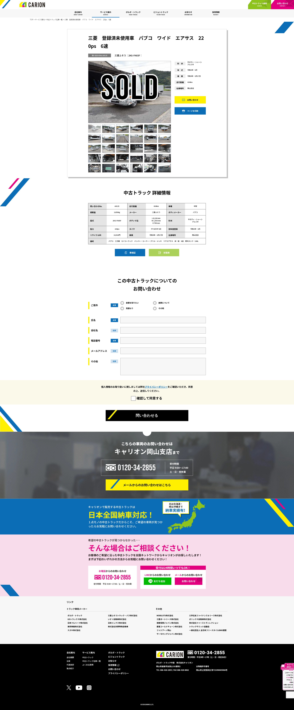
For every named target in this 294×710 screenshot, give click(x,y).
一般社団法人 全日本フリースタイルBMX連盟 (207, 630)
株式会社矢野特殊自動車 (118, 626)
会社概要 (70, 657)
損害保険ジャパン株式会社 (168, 622)
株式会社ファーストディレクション (203, 622)
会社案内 (71, 652)
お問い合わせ (192, 99)
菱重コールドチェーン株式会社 (169, 626)
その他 (161, 308)
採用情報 (112, 664)
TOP (31, 19)
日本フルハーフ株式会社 (78, 622)
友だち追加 (159, 581)
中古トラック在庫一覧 (55, 19)
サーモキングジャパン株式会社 (169, 633)
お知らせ (112, 660)
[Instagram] (91, 687)
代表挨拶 (70, 664)
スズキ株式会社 (74, 630)
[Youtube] (81, 687)
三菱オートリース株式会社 (168, 619)
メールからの (147, 485)
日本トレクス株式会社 (117, 622)
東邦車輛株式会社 (75, 626)
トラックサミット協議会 (199, 626)
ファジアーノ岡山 (164, 630)
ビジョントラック (116, 656)
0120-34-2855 (137, 467)
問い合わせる (147, 415)
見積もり (129, 308)
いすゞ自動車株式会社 (117, 619)
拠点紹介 (70, 668)
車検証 (132, 252)
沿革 (68, 661)
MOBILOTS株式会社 (165, 615)
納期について (164, 302)
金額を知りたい (132, 302)
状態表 (166, 252)
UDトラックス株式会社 (77, 619)
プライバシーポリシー (156, 386)
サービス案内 (40, 19)
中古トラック (87, 657)
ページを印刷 (192, 110)
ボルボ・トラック (75, 615)
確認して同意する (149, 398)
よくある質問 (87, 664)
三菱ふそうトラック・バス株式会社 (122, 615)
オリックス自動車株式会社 (200, 619)
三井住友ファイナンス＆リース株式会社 (205, 615)
